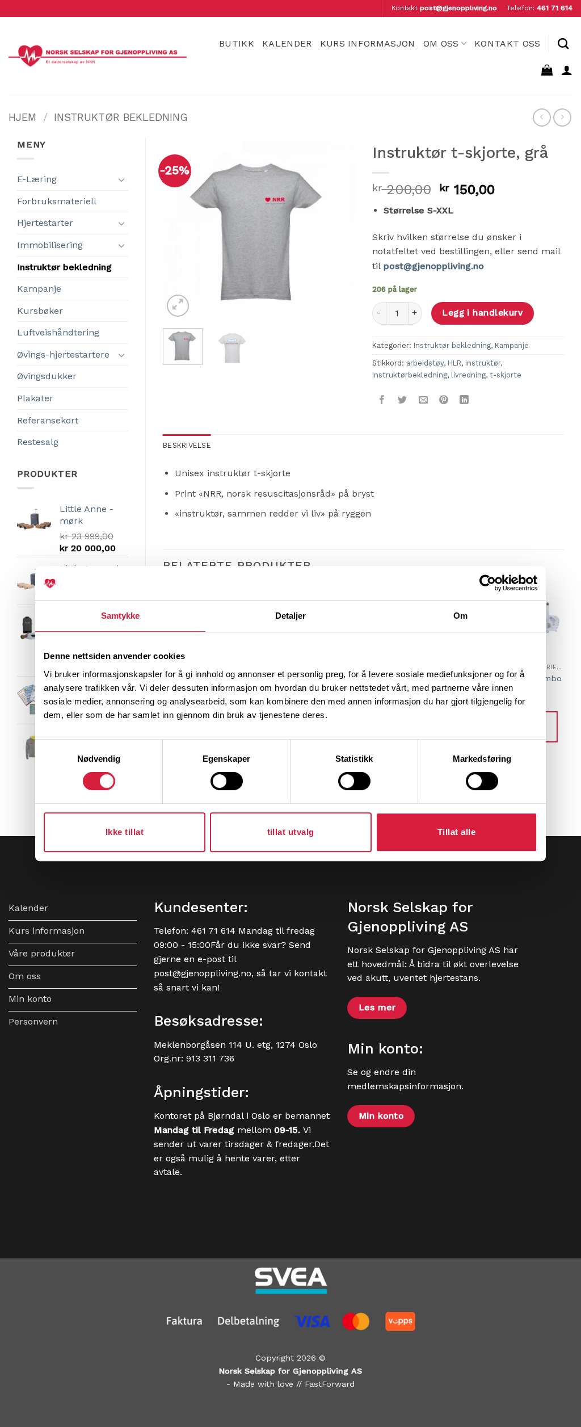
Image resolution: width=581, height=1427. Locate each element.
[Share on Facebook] (382, 400)
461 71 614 (554, 8)
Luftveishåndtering (58, 332)
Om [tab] (460, 615)
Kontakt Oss (507, 43)
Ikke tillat (125, 832)
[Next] (337, 228)
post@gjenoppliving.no (458, 8)
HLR (454, 363)
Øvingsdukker (47, 376)
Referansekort (47, 420)
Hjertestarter (45, 222)
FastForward (330, 1383)
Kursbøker (40, 310)
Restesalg (37, 442)
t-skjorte (505, 375)
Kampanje (39, 288)
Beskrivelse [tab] (187, 445)
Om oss (441, 43)
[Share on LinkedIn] (464, 400)
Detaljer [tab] (290, 615)
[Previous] (181, 228)
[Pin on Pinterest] (443, 400)
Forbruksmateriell (56, 201)
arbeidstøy (425, 363)
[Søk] (563, 43)
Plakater (35, 398)
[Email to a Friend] (423, 400)
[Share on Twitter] (402, 400)
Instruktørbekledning (409, 375)
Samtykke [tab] (120, 615)
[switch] (226, 781)
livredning (468, 375)
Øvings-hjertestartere (63, 354)
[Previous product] (562, 117)
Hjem (22, 117)
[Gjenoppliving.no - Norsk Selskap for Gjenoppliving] (98, 56)
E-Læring (37, 179)
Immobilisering (50, 245)
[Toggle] (121, 179)
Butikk (236, 43)
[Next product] (541, 117)
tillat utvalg (290, 832)
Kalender (287, 43)
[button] (547, 69)
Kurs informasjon (367, 43)
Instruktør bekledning (121, 117)
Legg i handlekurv (482, 313)
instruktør (482, 363)
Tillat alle (456, 832)
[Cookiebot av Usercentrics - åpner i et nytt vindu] (487, 582)
